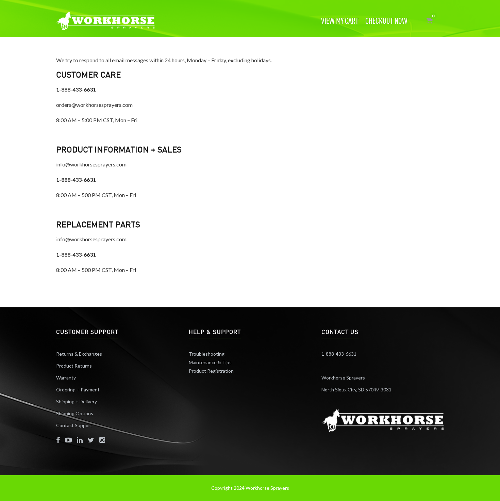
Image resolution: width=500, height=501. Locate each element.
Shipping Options (74, 413)
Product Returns (74, 366)
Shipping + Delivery (77, 401)
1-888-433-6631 (338, 354)
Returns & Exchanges (79, 354)
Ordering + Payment (78, 389)
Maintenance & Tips (210, 362)
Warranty (66, 378)
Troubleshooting (206, 354)
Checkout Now (386, 21)
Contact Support (74, 425)
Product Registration (211, 371)
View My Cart (340, 21)
